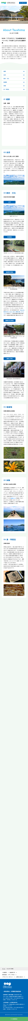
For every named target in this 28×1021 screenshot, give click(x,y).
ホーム (3, 968)
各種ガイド (13, 498)
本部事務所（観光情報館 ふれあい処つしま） (12, 994)
